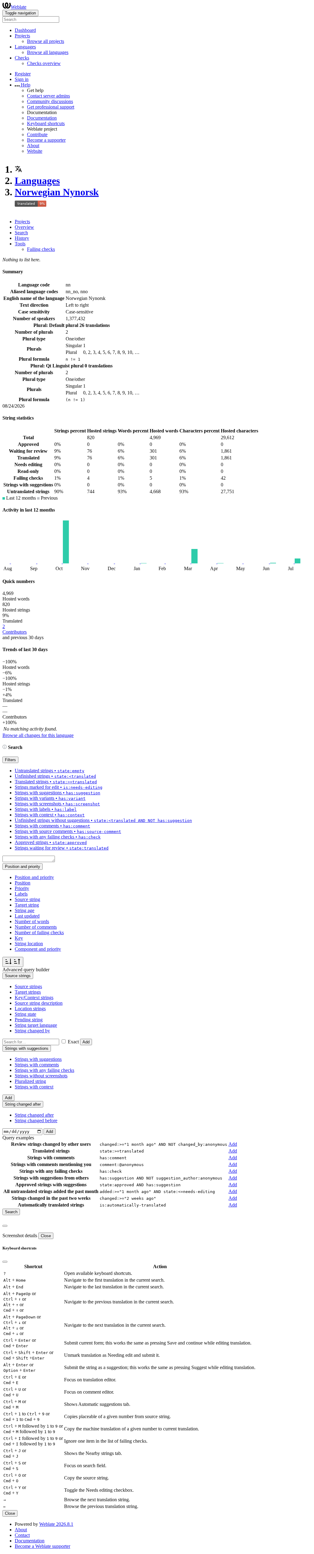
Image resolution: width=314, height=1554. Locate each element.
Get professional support (50, 106)
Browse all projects (45, 41)
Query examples (18, 1137)
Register (23, 73)
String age (24, 910)
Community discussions (50, 101)
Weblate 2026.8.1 (56, 1524)
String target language (36, 1025)
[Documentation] (4, 747)
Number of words (32, 921)
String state (25, 1014)
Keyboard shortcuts (46, 123)
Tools (20, 243)
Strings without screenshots (41, 1075)
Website (34, 151)
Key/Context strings (34, 997)
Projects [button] (22, 35)
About (33, 145)
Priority (22, 888)
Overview (24, 227)
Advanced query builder (25, 969)
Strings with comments (37, 1064)
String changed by (32, 1030)
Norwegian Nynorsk (57, 192)
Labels (21, 893)
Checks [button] (22, 57)
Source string (27, 899)
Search (21, 232)
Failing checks (41, 249)
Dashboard (25, 30)
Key (19, 938)
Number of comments (36, 927)
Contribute (37, 134)
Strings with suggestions (38, 1059)
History (22, 238)
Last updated (27, 916)
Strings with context (34, 1086)
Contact (22, 1535)
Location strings (30, 1008)
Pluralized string (30, 1081)
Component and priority (38, 949)
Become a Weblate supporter (42, 1546)
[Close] (4, 1226)
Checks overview (44, 63)
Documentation (42, 118)
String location (29, 943)
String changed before (36, 1120)
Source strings (28, 986)
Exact (73, 1041)
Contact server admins (48, 95)
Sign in (22, 79)
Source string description (39, 1003)
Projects (22, 221)
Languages (37, 180)
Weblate (18, 7)
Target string (27, 904)
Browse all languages (47, 52)
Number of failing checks (39, 932)
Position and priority (34, 877)
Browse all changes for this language (38, 735)
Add (86, 1042)
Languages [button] (25, 46)
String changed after (34, 1115)
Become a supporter (46, 140)
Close (46, 1236)
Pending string (29, 1019)
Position (22, 882)
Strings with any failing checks (44, 1070)
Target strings (28, 992)
